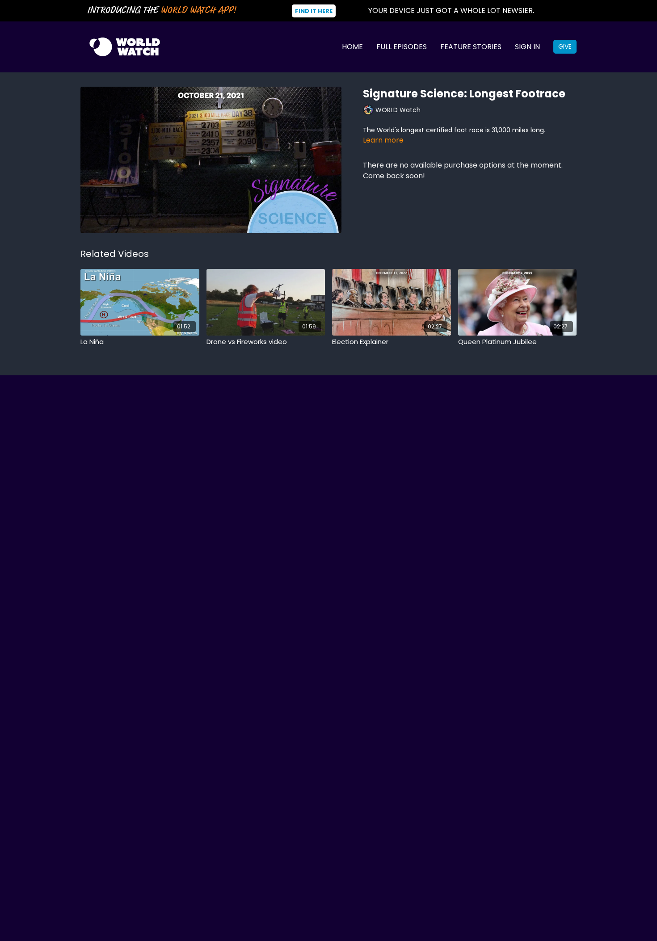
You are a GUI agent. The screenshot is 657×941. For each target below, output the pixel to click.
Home (352, 47)
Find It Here (314, 11)
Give (565, 46)
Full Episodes (401, 47)
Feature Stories (470, 47)
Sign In (527, 47)
